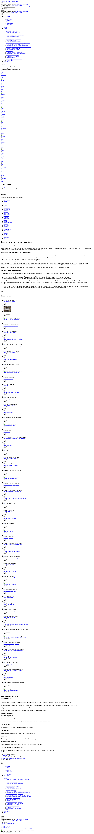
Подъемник (6, 237)
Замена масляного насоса (10, 405)
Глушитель (6, 228)
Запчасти (6, 224)
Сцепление (6, 230)
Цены (5, 63)
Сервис (5, 221)
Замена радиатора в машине (11, 663)
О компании (7, 16)
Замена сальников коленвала (11, 326)
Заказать (3, 292)
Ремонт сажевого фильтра (10, 518)
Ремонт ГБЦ (9, 51)
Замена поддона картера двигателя (15, 35)
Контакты (6, 64)
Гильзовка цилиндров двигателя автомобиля (17, 29)
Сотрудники (9, 23)
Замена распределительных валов (12, 372)
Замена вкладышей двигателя (13, 32)
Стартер (6, 217)
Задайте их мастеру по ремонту (8, 760)
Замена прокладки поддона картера (12, 346)
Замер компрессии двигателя (13, 41)
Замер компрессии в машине (11, 690)
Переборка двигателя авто (13, 48)
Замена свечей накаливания (10, 465)
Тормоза (6, 210)
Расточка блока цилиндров (10, 359)
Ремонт (5, 201)
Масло (5, 204)
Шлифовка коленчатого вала (11, 352)
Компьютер (6, 218)
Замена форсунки (8, 445)
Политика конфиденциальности (39, 828)
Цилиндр (6, 233)
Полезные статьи (8, 828)
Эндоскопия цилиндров (9, 591)
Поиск (2, 8)
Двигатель (6, 232)
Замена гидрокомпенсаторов (11, 365)
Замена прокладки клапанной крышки (13, 339)
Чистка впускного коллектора (11, 558)
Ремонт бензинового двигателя (14, 52)
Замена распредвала (11, 40)
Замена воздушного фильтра (11, 458)
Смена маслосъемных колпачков (12, 418)
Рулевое (5, 235)
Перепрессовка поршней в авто (11, 392)
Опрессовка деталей (9, 604)
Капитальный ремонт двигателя (14, 44)
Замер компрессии (8, 597)
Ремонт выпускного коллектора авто (13, 544)
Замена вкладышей (8, 677)
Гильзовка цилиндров (9, 399)
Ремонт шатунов (10, 57)
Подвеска (6, 212)
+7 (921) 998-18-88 (17, 5)
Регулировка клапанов (9, 425)
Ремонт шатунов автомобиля (11, 478)
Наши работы (7, 25)
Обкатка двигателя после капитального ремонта (18, 47)
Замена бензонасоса (8, 412)
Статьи (5, 27)
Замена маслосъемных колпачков (14, 33)
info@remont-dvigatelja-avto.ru (17, 758)
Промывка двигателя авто (13, 49)
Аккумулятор (7, 214)
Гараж (5, 238)
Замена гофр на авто (9, 505)
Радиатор (6, 226)
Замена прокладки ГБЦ (9, 577)
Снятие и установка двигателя (14, 59)
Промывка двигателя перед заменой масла (14, 438)
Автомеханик (7, 200)
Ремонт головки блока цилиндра (12, 471)
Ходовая (6, 234)
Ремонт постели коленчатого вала (12, 551)
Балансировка (7, 209)
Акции (8, 17)
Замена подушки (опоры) (12, 36)
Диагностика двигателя (12, 31)
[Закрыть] (1, 762)
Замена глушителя (8, 524)
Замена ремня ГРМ (8, 379)
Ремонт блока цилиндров (12, 55)
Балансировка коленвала (10, 584)
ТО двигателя (9, 60)
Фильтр (5, 205)
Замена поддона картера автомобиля (13, 670)
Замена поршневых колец (10, 617)
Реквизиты (9, 21)
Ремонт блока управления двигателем (15, 53)
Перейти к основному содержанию (9, 1)
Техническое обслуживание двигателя (13, 683)
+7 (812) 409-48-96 (21, 4)
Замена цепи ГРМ (8, 385)
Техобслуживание (8, 222)
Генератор (6, 216)
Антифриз (6, 225)
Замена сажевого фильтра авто (11, 485)
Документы (9, 19)
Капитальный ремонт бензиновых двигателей (18, 43)
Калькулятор (7, 61)
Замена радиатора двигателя (13, 39)
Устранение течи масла (9, 564)
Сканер (5, 220)
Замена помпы (10, 37)
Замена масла (7, 432)
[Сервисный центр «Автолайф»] (15, 6)
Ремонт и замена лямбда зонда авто (12, 491)
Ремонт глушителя (8, 538)
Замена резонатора (8, 531)
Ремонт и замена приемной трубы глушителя (15, 498)
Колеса (5, 206)
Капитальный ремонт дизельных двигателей (17, 45)
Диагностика (7, 202)
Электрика (6, 213)
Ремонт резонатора (8, 511)
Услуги (5, 28)
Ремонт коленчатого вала (12, 56)
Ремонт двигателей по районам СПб (22, 828)
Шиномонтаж (7, 208)
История (8, 20)
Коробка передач (8, 229)
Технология (9, 24)
